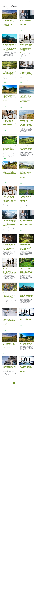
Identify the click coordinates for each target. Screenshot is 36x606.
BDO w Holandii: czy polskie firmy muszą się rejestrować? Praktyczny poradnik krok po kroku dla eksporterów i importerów (26, 369)
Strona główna (31, 1)
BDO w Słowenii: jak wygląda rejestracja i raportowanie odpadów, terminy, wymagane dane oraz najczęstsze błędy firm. (9, 174)
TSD (3, 1)
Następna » (20, 383)
